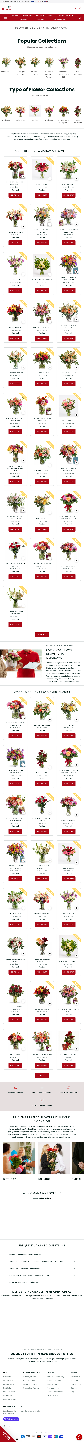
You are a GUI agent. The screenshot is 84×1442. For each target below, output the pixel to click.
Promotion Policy (53, 1388)
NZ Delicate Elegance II (42, 280)
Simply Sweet (15, 1054)
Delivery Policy (52, 1384)
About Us (74, 1380)
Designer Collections (64, 15)
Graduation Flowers (31, 1388)
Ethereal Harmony (15, 232)
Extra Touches (9, 1391)
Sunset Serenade (69, 373)
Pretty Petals (15, 280)
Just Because (42, 184)
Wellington (19, 1359)
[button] (79, 1437)
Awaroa (15, 1296)
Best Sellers (15, 15)
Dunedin (73, 1359)
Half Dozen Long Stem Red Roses (15, 565)
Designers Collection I (42, 1054)
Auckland (10, 1359)
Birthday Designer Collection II (68, 279)
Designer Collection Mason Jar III (42, 565)
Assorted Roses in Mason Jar (42, 960)
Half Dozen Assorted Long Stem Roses (69, 517)
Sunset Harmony (15, 327)
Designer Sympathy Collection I (15, 517)
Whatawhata (77, 1296)
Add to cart (15, 195)
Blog (72, 1391)
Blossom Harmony (69, 566)
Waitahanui (5, 1296)
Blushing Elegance (42, 471)
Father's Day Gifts (27, 15)
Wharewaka (36, 1298)
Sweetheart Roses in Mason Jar (15, 1008)
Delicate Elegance (15, 373)
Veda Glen (66, 1296)
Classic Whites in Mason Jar (15, 612)
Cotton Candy (68, 184)
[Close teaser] (17, 1439)
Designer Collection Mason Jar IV (15, 819)
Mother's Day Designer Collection (68, 231)
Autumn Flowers (9, 1399)
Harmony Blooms (42, 373)
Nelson (46, 1361)
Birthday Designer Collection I (68, 469)
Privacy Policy (52, 1395)
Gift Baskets (23, 19)
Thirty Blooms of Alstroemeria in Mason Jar (15, 468)
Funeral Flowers (29, 1380)
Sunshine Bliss (42, 518)
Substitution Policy (54, 1380)
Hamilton (41, 1359)
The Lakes (57, 1296)
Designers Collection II (42, 327)
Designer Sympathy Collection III (69, 326)
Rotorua (53, 1361)
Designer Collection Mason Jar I (42, 419)
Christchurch (30, 1359)
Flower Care (76, 1384)
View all (42, 635)
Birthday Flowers (30, 1377)
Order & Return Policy (55, 1377)
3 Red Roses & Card (68, 1054)
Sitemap (74, 1388)
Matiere (48, 1296)
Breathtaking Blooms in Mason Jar (15, 419)
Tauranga (50, 1359)
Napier (66, 1359)
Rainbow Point (47, 1298)
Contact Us (75, 1377)
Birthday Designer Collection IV (15, 772)
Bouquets (7, 1377)
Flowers (50, 15)
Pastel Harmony (68, 421)
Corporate (40, 19)
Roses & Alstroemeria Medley (15, 960)
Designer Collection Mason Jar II (15, 183)
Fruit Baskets (8, 1384)
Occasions (39, 15)
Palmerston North (35, 1361)
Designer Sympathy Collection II (42, 231)
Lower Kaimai (24, 1296)
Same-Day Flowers (60, 19)
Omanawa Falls (37, 1296)
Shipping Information (55, 1391)
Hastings (58, 1359)
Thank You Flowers (30, 1384)
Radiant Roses (42, 773)
